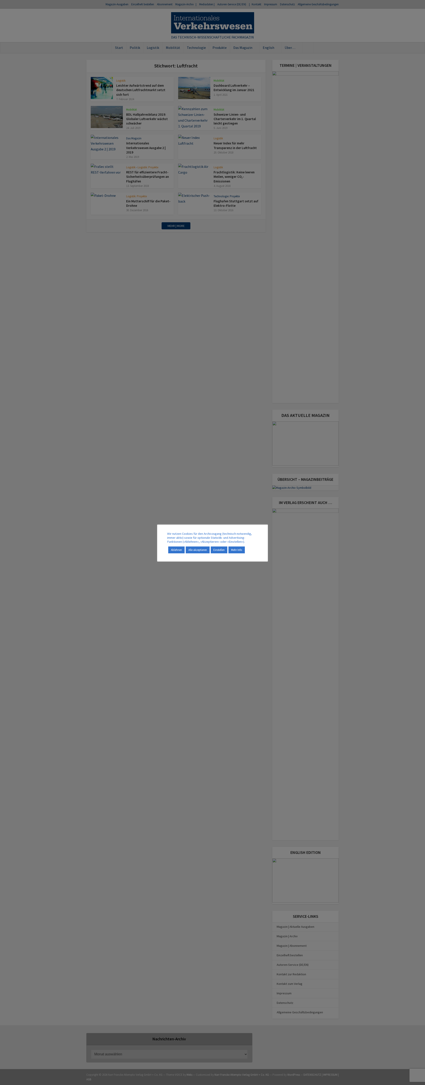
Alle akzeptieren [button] (197, 550)
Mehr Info (236, 550)
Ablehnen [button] (176, 550)
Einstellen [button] (219, 550)
